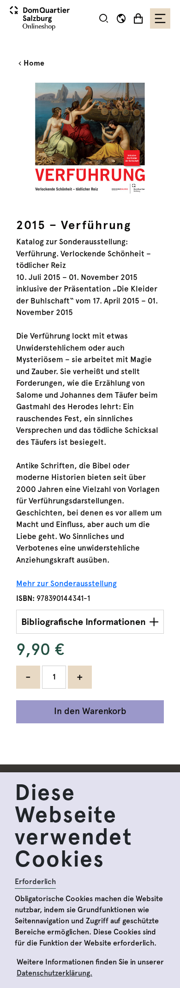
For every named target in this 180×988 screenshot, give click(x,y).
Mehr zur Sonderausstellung (66, 583)
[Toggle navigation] (160, 18)
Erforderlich (35, 881)
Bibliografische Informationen (83, 621)
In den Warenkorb (90, 711)
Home (34, 63)
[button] (103, 18)
